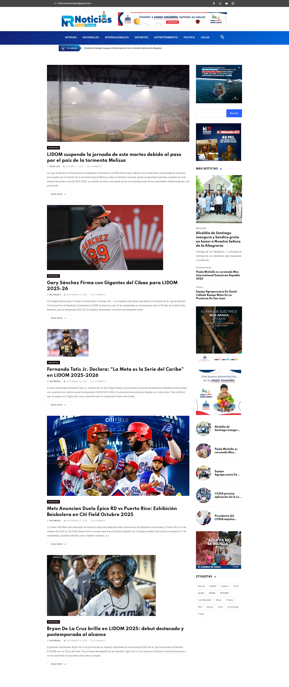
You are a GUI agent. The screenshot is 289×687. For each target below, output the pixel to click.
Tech (220, 607)
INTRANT (224, 593)
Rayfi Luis (55, 166)
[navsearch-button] (222, 38)
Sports (210, 607)
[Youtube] (226, 3)
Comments (95, 166)
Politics (229, 600)
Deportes (141, 37)
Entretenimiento (166, 37)
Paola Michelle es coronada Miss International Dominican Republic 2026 (218, 275)
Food (235, 586)
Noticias (71, 37)
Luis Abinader (204, 600)
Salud (205, 37)
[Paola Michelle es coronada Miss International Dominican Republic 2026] (203, 450)
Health (201, 593)
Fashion (225, 586)
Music (219, 600)
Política (189, 37)
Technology (233, 607)
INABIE (212, 593)
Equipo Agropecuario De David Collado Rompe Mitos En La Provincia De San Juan (216, 295)
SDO (200, 607)
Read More (56, 194)
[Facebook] (214, 3)
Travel (201, 613)
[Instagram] (233, 3)
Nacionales (91, 37)
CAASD (212, 586)
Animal (201, 586)
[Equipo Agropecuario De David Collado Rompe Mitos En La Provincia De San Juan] (203, 473)
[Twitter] (220, 3)
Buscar (234, 113)
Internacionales (117, 37)
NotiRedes (55, 295)
